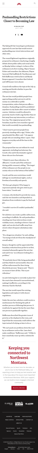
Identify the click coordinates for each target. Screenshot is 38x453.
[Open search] (34, 3)
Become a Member (19, 388)
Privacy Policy (27, 443)
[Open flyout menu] (3, 3)
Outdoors (25, 428)
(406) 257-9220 (30, 449)
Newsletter (21, 431)
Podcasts (29, 431)
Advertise (9, 416)
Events (15, 431)
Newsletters (19, 420)
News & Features (10, 428)
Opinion (9, 431)
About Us (19, 423)
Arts (31, 428)
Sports (18, 428)
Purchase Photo (27, 416)
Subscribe (17, 416)
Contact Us (29, 420)
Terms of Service (18, 443)
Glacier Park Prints (19, 434)
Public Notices (9, 420)
